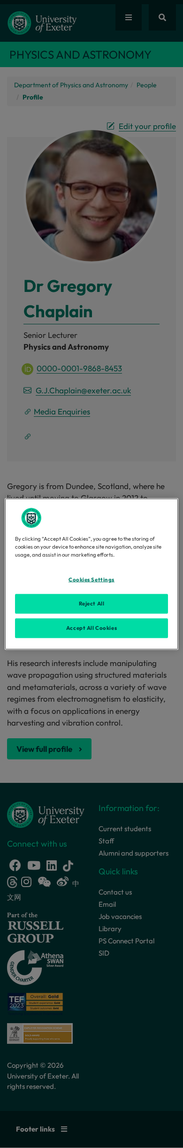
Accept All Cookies (91, 628)
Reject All (92, 603)
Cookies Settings (91, 579)
